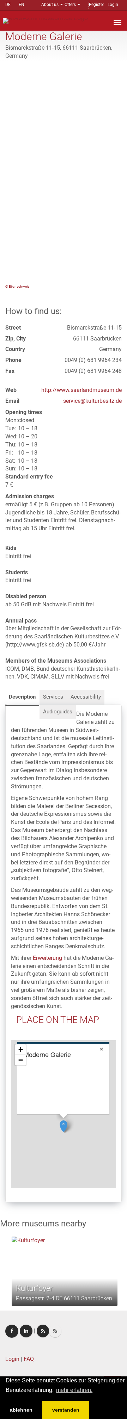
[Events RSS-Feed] (43, 1331)
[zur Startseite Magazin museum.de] (45, 20)
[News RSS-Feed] (55, 1331)
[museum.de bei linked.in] (26, 1331)
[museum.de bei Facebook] (11, 1331)
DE (8, 4)
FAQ (29, 1359)
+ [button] (20, 1049)
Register (96, 4)
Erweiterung (47, 958)
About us (50, 4)
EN (21, 4)
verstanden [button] (65, 1410)
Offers (70, 4)
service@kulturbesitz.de (92, 401)
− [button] (20, 1060)
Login (113, 4)
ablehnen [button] (21, 1410)
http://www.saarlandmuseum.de (81, 390)
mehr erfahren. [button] (74, 1390)
